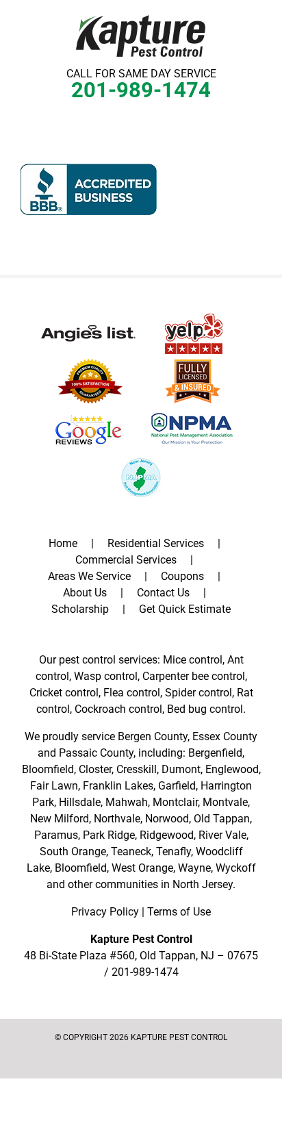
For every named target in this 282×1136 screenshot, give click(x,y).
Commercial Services (126, 559)
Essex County (224, 736)
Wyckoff (236, 867)
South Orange (73, 851)
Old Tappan (222, 818)
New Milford (59, 818)
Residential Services (155, 543)
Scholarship (80, 609)
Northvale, (118, 818)
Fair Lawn (54, 785)
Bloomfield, (82, 867)
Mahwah (126, 802)
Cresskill (136, 769)
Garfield (177, 785)
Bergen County (153, 736)
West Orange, (143, 867)
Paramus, (57, 835)
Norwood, (168, 818)
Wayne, (195, 867)
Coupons (182, 576)
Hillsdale (80, 802)
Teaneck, (132, 851)
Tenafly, (174, 851)
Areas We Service (89, 576)
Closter (95, 769)
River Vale (222, 835)
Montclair (175, 802)
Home (63, 543)
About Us (85, 592)
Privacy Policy (105, 911)
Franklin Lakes (118, 785)
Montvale (225, 802)
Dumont (181, 769)
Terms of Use (179, 911)
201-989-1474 (141, 90)
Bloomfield (48, 769)
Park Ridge (109, 835)
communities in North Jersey (164, 884)
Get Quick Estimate (185, 609)
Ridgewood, (168, 835)
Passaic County (96, 752)
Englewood (232, 769)
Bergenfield (215, 752)
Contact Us (163, 592)
